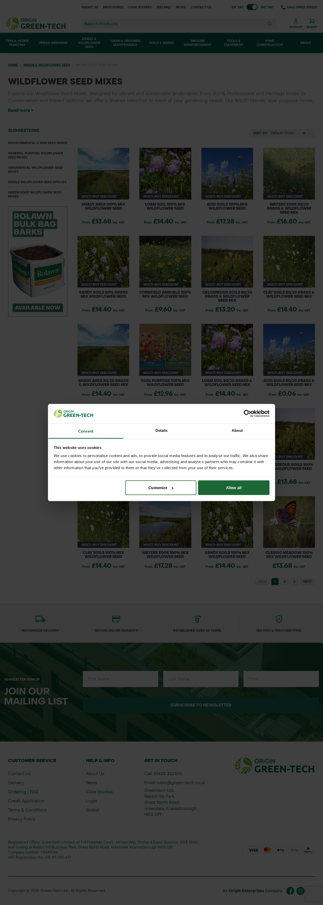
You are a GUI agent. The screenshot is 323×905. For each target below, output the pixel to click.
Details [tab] (161, 430)
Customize (158, 488)
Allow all (233, 488)
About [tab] (237, 430)
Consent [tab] (85, 431)
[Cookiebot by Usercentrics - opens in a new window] (247, 413)
